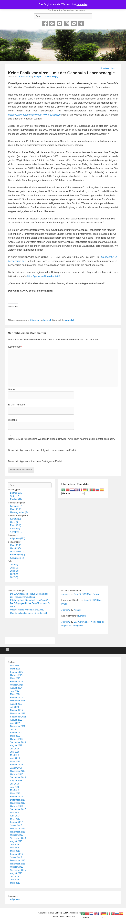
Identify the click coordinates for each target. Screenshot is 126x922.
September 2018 (18, 777)
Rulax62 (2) (15, 525)
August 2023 (16, 704)
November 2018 (17, 771)
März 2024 (15, 694)
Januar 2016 (16, 857)
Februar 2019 (16, 764)
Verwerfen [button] (82, 4)
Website (12, 419)
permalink (69, 320)
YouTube (59, 23)
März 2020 (15, 736)
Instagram (66, 23)
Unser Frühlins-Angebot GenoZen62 (27, 609)
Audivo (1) (15, 528)
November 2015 (17, 864)
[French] (80, 489)
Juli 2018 (14, 784)
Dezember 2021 (17, 726)
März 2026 (15, 668)
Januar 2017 (16, 825)
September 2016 (18, 838)
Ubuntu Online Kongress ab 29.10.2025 (28, 613)
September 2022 (18, 717)
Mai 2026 (14, 665)
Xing (81, 23)
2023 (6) (14, 574)
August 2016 (16, 841)
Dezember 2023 (17, 700)
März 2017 (15, 819)
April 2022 (15, 723)
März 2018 (15, 793)
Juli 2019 (14, 748)
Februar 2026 (16, 672)
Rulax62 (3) (15, 509)
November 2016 (17, 832)
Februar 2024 (16, 697)
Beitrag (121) (16, 493)
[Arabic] (63, 489)
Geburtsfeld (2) (17, 558)
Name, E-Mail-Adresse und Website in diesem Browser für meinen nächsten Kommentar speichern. (61, 438)
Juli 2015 (14, 876)
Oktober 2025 (16, 675)
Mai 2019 (14, 755)
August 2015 (16, 873)
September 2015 (18, 870)
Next (114, 68)
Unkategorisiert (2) (19, 512)
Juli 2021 (14, 729)
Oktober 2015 (16, 867)
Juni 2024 (14, 691)
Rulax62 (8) (15, 545)
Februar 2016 (16, 854)
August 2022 (16, 720)
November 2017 (17, 803)
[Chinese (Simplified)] (68, 489)
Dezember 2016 (17, 828)
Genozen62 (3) (17, 551)
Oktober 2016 (16, 835)
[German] (85, 489)
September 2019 (18, 742)
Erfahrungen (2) (17, 554)
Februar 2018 (16, 796)
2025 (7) (14, 568)
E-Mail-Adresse (17, 404)
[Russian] (97, 489)
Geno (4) (14, 522)
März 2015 (15, 883)
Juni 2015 (14, 879)
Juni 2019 (14, 752)
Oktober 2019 (16, 739)
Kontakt (77, 610)
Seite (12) (14, 496)
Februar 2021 (16, 732)
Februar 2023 (16, 710)
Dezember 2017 (17, 800)
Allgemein (34, 320)
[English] (76, 489)
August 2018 (16, 780)
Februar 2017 (16, 822)
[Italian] (89, 489)
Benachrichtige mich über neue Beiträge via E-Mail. (35, 461)
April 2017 (15, 815)
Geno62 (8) (15, 519)
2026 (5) (14, 564)
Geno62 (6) (15, 548)
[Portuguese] (93, 489)
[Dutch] (72, 489)
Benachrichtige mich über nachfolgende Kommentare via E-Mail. (42, 450)
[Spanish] (102, 489)
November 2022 (17, 713)
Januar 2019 (16, 768)
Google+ (52, 23)
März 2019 (15, 761)
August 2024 (16, 688)
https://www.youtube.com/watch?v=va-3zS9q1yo (34, 114)
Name (12, 389)
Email (74, 23)
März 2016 (15, 851)
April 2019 (15, 758)
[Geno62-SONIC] (63, 45)
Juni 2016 (14, 844)
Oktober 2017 (16, 806)
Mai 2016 (14, 847)
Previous (103, 68)
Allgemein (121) (17, 538)
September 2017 (18, 809)
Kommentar (15, 346)
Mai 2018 (14, 790)
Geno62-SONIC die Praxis (86, 594)
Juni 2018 (14, 787)
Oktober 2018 (16, 774)
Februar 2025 (16, 681)
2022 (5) (14, 577)
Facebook (45, 23)
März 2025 (15, 678)
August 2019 (16, 745)
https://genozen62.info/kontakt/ (43, 276)
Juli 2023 (14, 707)
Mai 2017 (14, 812)
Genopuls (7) (16, 506)
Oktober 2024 (16, 685)
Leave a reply (51, 77)
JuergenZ (38, 77)
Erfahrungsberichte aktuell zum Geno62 (29, 600)
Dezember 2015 (17, 860)
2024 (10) (14, 571)
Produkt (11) (16, 499)
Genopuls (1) (16, 531)
